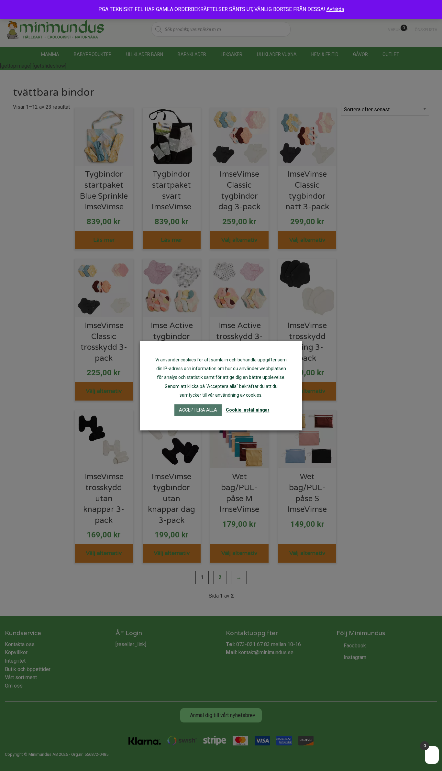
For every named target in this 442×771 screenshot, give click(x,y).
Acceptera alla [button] (198, 410)
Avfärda (335, 9)
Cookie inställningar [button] (248, 410)
